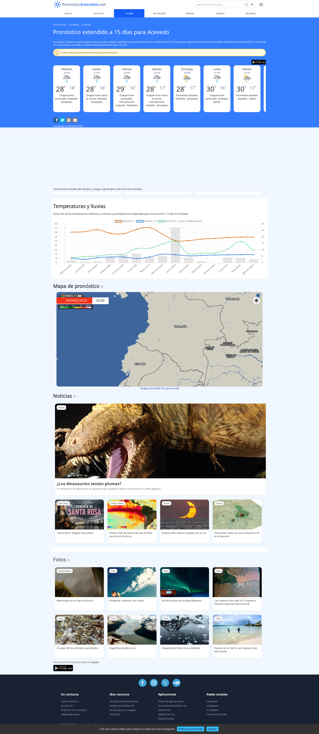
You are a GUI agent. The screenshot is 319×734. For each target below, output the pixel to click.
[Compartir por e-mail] (75, 120)
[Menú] (261, 4)
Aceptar (212, 729)
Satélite (220, 13)
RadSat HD (164, 710)
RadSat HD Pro (166, 714)
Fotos (59, 559)
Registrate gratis (70, 714)
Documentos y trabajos (123, 710)
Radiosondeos (166, 718)
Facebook (212, 701)
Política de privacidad (191, 729)
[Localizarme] (252, 5)
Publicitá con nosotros (74, 710)
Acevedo (86, 24)
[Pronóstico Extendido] (79, 4)
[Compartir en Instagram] (69, 120)
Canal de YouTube (217, 714)
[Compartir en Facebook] (56, 120)
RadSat (190, 13)
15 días (129, 13)
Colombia (74, 24)
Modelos (251, 13)
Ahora (68, 13)
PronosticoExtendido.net (172, 705)
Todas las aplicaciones (170, 701)
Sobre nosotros (70, 701)
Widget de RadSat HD (122, 705)
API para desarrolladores (124, 701)
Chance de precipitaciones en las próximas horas (90, 52)
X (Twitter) (212, 710)
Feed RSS (115, 714)
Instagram (212, 705)
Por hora (99, 13)
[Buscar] (247, 5)
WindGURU (159, 13)
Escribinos (67, 705)
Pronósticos (59, 24)
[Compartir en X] (62, 120)
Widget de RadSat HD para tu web (159, 388)
